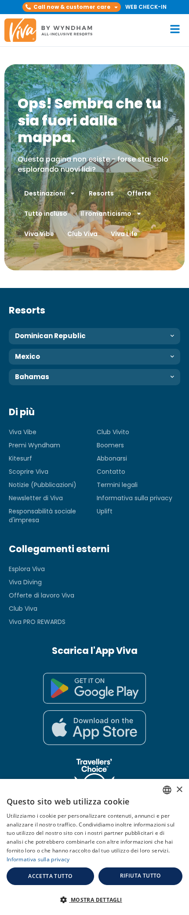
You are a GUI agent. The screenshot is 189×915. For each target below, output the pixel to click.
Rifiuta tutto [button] (140, 875)
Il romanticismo (105, 213)
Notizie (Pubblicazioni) (42, 484)
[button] (71, 7)
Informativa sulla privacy (134, 498)
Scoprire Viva (28, 471)
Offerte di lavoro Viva (41, 595)
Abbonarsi (112, 458)
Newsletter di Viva (36, 498)
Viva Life (124, 233)
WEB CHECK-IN (146, 7)
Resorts (101, 193)
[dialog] (94, 847)
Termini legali (117, 484)
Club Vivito (113, 432)
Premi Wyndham (34, 445)
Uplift (105, 511)
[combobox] (167, 790)
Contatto (111, 471)
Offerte (139, 193)
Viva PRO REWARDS (37, 621)
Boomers (110, 445)
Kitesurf (20, 458)
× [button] (179, 789)
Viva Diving (25, 582)
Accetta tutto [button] (50, 876)
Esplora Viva (27, 568)
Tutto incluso (45, 213)
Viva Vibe (39, 233)
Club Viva (82, 233)
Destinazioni (44, 193)
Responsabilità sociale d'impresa (42, 515)
